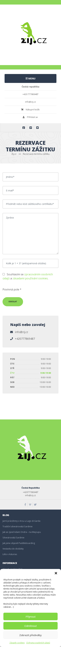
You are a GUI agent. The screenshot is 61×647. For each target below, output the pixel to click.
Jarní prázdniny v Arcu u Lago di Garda (21, 521)
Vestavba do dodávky (13, 548)
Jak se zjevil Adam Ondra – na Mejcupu (22, 532)
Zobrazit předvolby (30, 635)
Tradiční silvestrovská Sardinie (18, 526)
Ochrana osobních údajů (38, 642)
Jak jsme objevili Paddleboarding (19, 543)
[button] (56, 573)
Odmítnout (30, 625)
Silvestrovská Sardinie (13, 537)
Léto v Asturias (10, 554)
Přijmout (31, 616)
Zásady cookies (17, 642)
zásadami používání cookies (30, 278)
